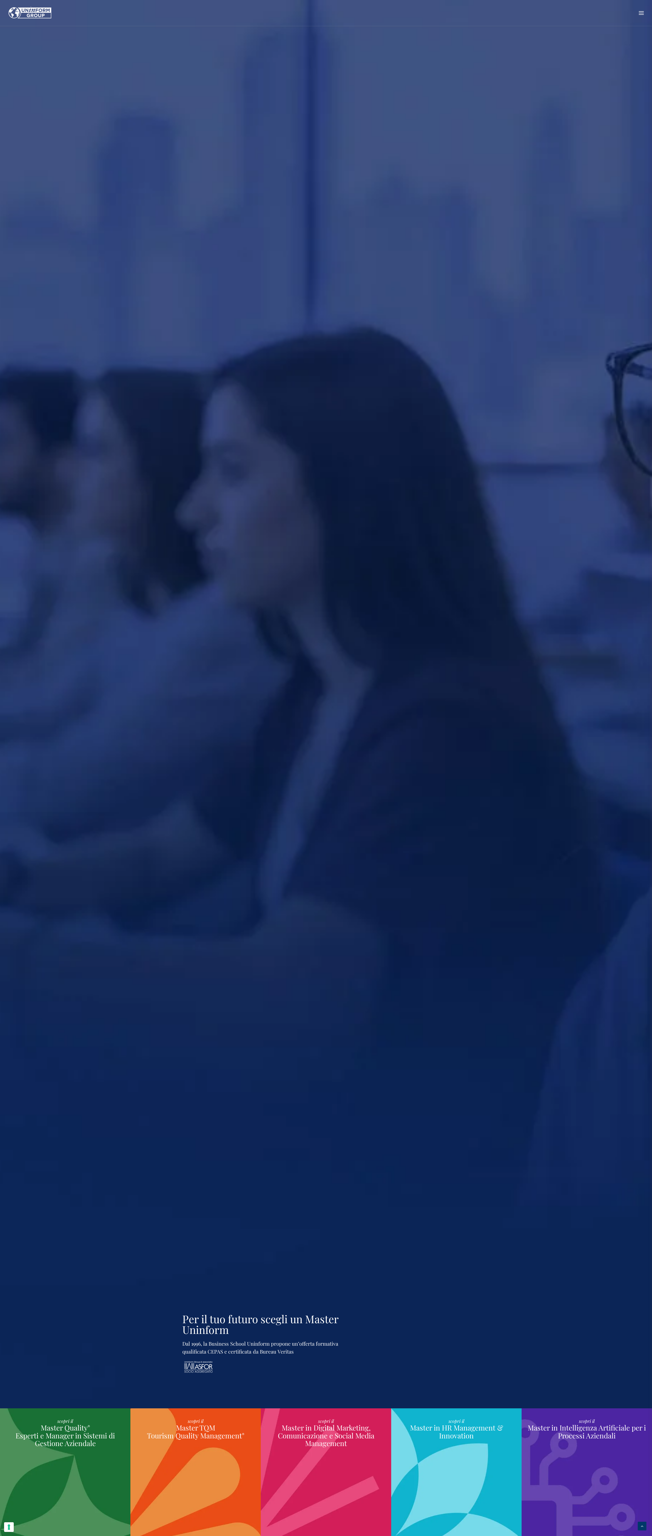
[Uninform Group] (30, 13)
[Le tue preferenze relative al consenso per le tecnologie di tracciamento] (9, 1527)
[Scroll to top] (642, 1525)
